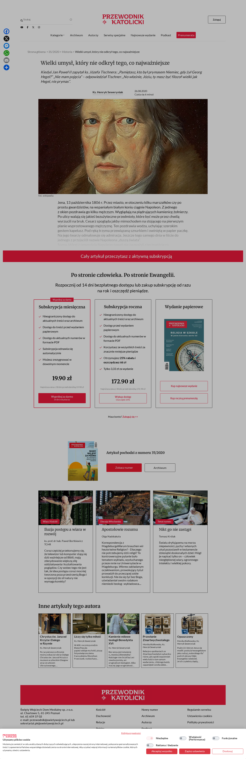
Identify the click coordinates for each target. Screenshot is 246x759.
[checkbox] (149, 738)
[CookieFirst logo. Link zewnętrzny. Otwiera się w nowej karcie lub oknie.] (10, 736)
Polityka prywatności (131, 733)
